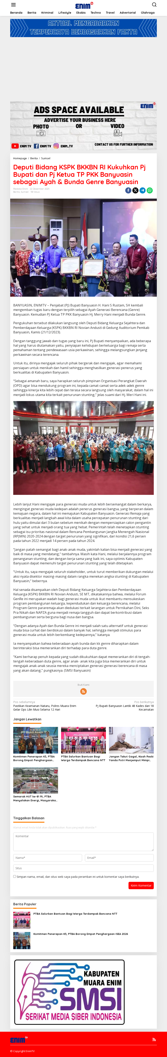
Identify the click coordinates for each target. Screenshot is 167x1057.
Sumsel (25, 191)
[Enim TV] (84, 4)
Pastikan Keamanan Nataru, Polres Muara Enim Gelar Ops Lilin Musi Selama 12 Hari (44, 705)
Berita (16, 191)
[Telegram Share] (143, 190)
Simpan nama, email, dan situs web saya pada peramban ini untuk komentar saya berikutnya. (78, 877)
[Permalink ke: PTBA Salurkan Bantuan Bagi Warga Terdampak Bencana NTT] (83, 740)
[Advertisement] (83, 67)
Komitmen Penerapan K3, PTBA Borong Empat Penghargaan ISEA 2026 (34, 758)
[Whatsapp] (150, 190)
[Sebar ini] (128, 190)
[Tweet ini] (135, 190)
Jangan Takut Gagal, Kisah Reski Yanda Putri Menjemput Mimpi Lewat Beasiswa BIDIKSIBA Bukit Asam (131, 758)
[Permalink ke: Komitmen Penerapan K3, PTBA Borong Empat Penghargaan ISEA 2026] (35, 740)
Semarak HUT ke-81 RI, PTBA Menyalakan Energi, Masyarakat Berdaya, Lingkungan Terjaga (35, 798)
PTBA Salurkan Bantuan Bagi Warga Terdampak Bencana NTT (83, 758)
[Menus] (13, 4)
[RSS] (83, 691)
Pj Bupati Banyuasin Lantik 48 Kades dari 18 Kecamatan (125, 705)
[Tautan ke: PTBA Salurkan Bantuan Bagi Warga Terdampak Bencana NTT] (21, 920)
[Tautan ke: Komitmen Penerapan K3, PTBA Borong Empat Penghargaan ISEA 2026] (21, 940)
